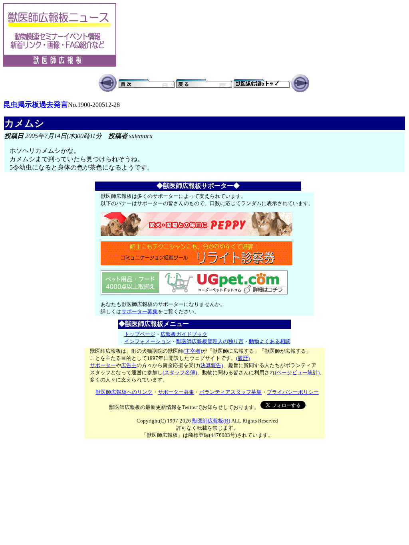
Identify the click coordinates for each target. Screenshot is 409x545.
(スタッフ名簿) (180, 372)
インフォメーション (147, 341)
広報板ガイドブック (184, 334)
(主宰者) (192, 351)
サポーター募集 (139, 311)
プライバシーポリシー (293, 392)
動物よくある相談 (269, 341)
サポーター (103, 365)
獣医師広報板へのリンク (124, 392)
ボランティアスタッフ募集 (230, 392)
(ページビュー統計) (297, 372)
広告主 (129, 365)
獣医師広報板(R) (211, 421)
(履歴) (243, 358)
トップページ (139, 334)
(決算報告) (211, 365)
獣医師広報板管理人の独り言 (210, 341)
